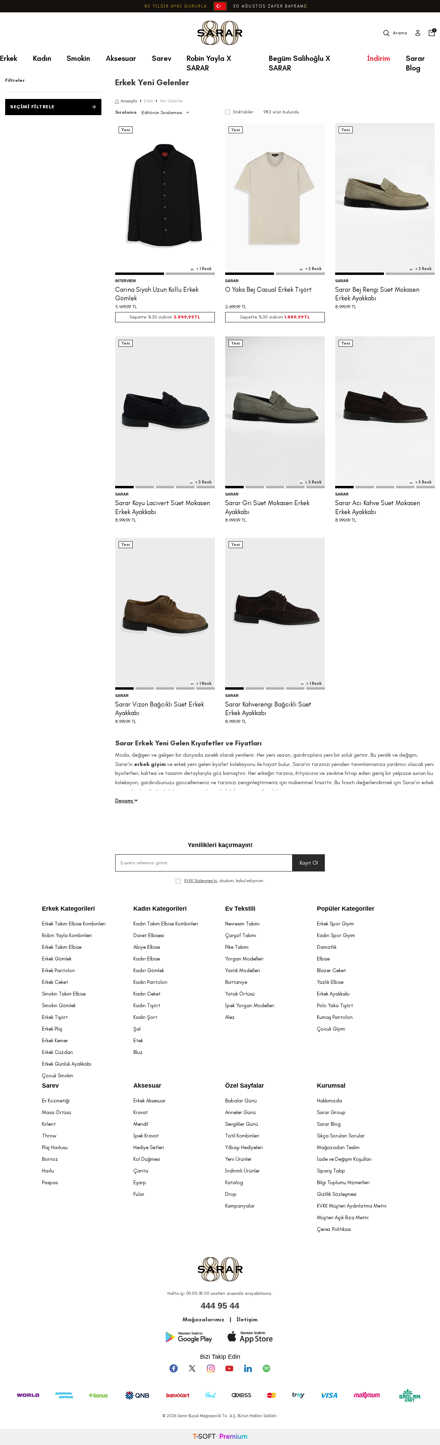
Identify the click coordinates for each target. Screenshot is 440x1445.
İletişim (246, 1319)
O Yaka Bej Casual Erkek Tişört (268, 289)
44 (404, 244)
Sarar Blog (415, 60)
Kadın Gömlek (148, 970)
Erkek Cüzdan (57, 1052)
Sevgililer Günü (241, 1124)
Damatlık (327, 947)
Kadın (42, 58)
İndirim (378, 58)
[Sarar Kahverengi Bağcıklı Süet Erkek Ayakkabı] (275, 614)
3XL (287, 244)
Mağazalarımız (203, 1319)
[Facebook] (173, 1368)
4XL (299, 244)
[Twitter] (192, 1368)
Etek (138, 1040)
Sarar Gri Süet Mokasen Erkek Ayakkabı (267, 507)
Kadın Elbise (146, 959)
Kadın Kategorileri (160, 908)
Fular (138, 1194)
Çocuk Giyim (331, 1029)
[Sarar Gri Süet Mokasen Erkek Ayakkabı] (275, 412)
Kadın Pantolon (150, 982)
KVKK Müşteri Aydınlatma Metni (351, 1206)
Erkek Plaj (52, 1029)
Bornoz (50, 1159)
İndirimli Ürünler (242, 1171)
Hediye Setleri (148, 1147)
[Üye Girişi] (417, 33)
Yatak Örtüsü (240, 994)
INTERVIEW (125, 281)
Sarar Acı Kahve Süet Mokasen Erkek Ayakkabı (377, 507)
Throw (49, 1136)
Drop (230, 1194)
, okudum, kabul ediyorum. (224, 880)
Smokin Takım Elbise (64, 994)
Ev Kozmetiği (55, 1101)
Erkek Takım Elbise (61, 947)
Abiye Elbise (146, 947)
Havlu (48, 1171)
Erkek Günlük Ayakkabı (66, 1064)
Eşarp (139, 1182)
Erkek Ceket (55, 982)
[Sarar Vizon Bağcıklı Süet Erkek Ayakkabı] (165, 614)
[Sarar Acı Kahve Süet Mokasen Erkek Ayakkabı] (385, 412)
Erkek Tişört (55, 1017)
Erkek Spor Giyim (335, 924)
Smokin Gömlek (59, 1005)
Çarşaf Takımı (240, 935)
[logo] (220, 33)
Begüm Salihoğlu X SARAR (299, 60)
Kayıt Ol (309, 862)
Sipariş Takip (331, 1171)
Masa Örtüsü (56, 1112)
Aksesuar (121, 58)
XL (170, 244)
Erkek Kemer (55, 1040)
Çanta (140, 1171)
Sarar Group (331, 1112)
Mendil (140, 1124)
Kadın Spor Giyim (336, 935)
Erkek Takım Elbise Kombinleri (74, 924)
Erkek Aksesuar (149, 1101)
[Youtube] (229, 1368)
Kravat (140, 1112)
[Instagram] (211, 1368)
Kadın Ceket (147, 994)
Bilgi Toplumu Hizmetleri (343, 1182)
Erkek (8, 58)
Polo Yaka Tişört (335, 1005)
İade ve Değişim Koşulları (344, 1159)
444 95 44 (220, 1305)
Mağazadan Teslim (338, 1147)
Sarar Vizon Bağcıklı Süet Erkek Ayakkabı (159, 708)
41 (375, 244)
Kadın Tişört (146, 1005)
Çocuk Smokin (57, 1075)
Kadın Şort (145, 1017)
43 (394, 244)
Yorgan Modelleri (244, 959)
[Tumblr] (248, 1368)
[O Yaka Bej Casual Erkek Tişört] (275, 199)
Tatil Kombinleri (242, 1136)
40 (365, 244)
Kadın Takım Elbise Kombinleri (165, 924)
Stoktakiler (243, 111)
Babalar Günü (241, 1101)
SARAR (232, 281)
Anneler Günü (240, 1112)
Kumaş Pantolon (335, 1017)
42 (384, 244)
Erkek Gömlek (57, 959)
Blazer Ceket (331, 970)
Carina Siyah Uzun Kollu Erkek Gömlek (156, 294)
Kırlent (49, 1124)
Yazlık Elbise (330, 982)
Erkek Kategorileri (68, 908)
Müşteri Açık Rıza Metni (342, 1217)
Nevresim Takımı (242, 924)
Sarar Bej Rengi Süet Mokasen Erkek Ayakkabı (377, 294)
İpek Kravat (146, 1136)
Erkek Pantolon (58, 970)
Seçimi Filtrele (32, 107)
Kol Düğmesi (146, 1159)
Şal (137, 1029)
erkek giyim (150, 764)
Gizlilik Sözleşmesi (336, 1194)
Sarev (161, 58)
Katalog (234, 1182)
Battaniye (236, 982)
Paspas (50, 1182)
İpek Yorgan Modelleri (249, 1005)
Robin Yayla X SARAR (209, 60)
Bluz (138, 1052)
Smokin (78, 58)
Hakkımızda (329, 1101)
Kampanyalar (240, 1206)
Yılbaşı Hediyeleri (244, 1147)
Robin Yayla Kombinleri (67, 935)
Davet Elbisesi (148, 935)
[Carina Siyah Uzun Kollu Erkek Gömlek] (165, 199)
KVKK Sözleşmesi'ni (200, 880)
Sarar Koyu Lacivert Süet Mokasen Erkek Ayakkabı (162, 507)
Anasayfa (129, 101)
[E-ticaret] (220, 1437)
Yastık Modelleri (242, 970)
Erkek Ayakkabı (333, 994)
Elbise (323, 959)
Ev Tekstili (240, 908)
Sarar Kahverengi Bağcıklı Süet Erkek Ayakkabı (268, 708)
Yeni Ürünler (238, 1159)
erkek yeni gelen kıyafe (200, 764)
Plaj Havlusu (55, 1147)
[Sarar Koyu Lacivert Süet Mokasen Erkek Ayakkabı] (165, 412)
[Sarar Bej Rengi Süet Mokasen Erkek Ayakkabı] (385, 199)
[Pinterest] (266, 1368)
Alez (230, 1017)
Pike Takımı (237, 947)
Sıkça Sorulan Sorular (341, 1136)
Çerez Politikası (334, 1229)
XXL (181, 244)
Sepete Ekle (165, 260)
